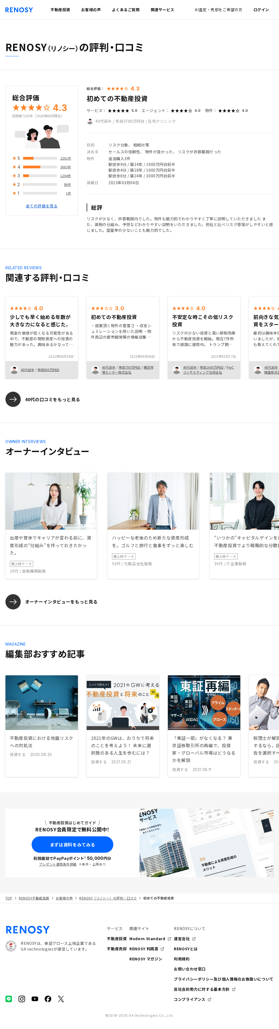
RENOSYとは (186, 948)
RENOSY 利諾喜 (143, 948)
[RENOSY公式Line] (8, 999)
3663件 (65, 167)
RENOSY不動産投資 (34, 898)
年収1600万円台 (212, 367)
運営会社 (182, 938)
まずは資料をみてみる (72, 844)
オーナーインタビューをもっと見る (61, 601)
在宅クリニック (162, 121)
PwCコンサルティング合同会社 (208, 369)
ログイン (261, 9)
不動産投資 (117, 938)
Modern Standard (147, 938)
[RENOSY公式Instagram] (22, 999)
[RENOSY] (50, 930)
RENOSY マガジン (145, 958)
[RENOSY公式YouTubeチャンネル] (35, 999)
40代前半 (103, 121)
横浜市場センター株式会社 (127, 369)
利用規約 (182, 958)
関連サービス (162, 9)
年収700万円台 (130, 367)
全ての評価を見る (41, 206)
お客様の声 (64, 898)
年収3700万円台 (130, 121)
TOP (8, 898)
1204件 (65, 175)
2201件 (65, 158)
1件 (68, 193)
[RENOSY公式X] (61, 999)
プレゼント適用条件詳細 (57, 864)
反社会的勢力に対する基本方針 (202, 989)
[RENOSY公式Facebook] (48, 999)
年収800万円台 (48, 369)
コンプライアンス (189, 999)
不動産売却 (117, 948)
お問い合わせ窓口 (190, 969)
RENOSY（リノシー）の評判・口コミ (108, 898)
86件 (67, 184)
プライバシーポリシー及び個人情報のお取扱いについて (224, 979)
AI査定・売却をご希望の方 (218, 9)
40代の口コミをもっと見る (52, 399)
